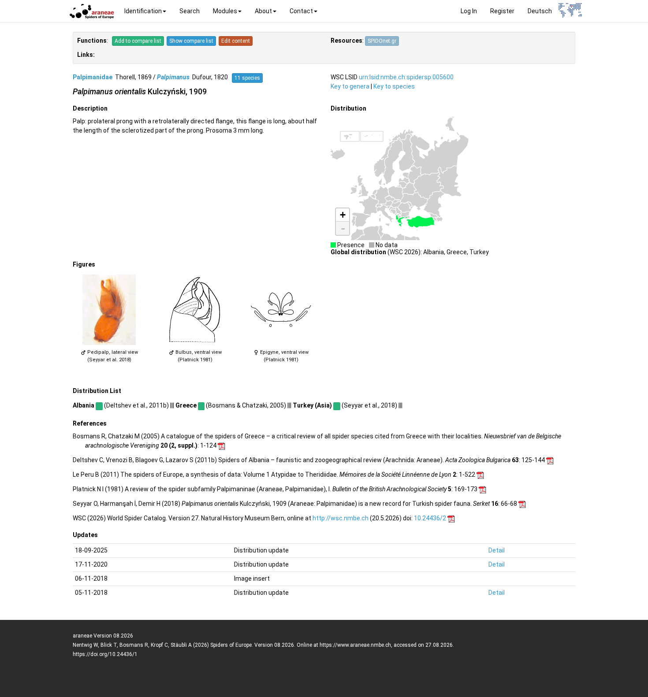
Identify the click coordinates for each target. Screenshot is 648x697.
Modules (225, 11)
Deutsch (540, 11)
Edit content (235, 41)
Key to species (394, 86)
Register (502, 11)
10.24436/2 (430, 518)
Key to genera (350, 86)
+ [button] (343, 214)
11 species (247, 78)
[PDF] (221, 445)
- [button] (343, 228)
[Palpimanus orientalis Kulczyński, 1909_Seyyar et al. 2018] (109, 309)
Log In (469, 11)
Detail (496, 550)
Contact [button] (301, 11)
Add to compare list (138, 41)
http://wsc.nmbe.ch (341, 518)
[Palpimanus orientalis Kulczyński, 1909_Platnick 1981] (195, 309)
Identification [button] (143, 11)
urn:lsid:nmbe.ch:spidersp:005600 (406, 77)
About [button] (263, 11)
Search (189, 11)
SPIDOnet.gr (382, 41)
